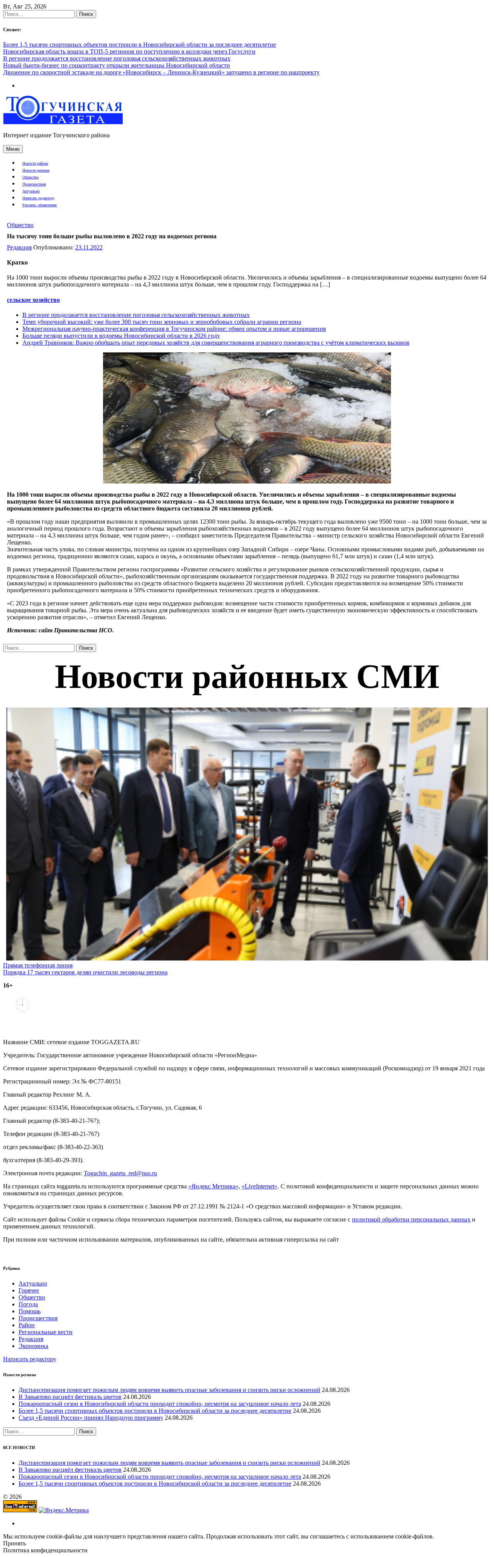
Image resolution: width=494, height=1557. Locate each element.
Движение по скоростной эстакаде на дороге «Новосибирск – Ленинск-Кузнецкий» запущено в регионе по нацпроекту (161, 72)
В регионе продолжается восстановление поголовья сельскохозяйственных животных (116, 58)
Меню (13, 149)
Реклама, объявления (39, 205)
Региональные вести (46, 1332)
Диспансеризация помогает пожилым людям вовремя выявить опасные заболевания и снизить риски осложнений (169, 1390)
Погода (28, 1304)
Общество (30, 177)
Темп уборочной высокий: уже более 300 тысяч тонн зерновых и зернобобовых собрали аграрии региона (161, 321)
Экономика (33, 1346)
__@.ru (120, 1173)
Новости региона (35, 170)
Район (27, 1325)
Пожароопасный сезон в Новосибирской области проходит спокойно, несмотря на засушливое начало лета (160, 1403)
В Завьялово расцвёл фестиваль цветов (70, 1397)
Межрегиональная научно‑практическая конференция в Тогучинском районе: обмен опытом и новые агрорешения (174, 328)
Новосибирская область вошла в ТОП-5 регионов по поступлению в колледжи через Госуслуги (129, 51)
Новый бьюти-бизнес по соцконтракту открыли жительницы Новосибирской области (116, 65)
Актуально (31, 191)
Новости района (35, 163)
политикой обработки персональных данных (411, 1219)
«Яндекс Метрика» (213, 1186)
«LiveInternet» (259, 1186)
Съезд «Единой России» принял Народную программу (91, 1417)
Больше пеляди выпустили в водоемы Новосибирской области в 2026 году (121, 335)
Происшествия (34, 184)
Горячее (29, 1290)
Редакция (19, 247)
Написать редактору (38, 198)
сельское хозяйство (33, 300)
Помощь (30, 1311)
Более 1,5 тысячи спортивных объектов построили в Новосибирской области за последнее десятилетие (139, 44)
